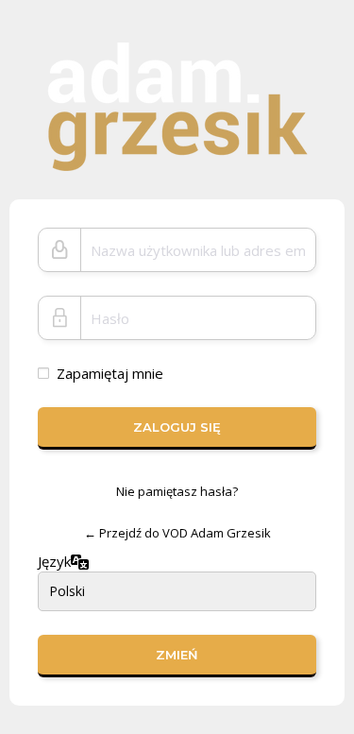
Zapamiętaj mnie (110, 373)
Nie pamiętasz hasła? (177, 491)
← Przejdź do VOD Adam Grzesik (177, 532)
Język (54, 561)
